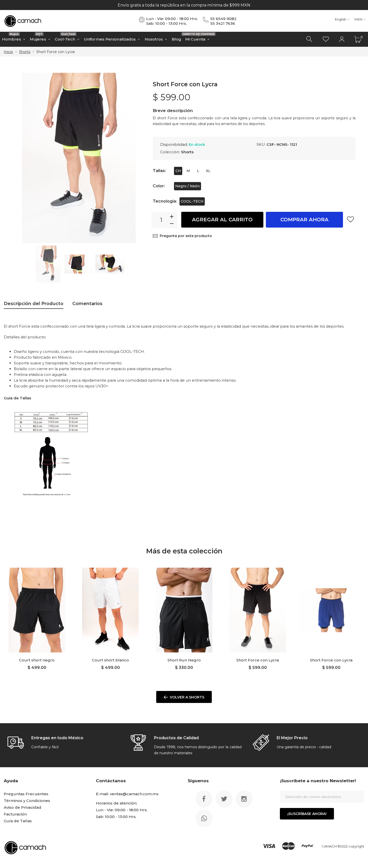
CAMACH (329, 846)
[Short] (48, 264)
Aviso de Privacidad (22, 807)
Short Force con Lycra (257, 660)
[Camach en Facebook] (204, 798)
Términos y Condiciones (27, 800)
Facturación (15, 814)
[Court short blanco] (110, 610)
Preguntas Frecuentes (26, 793)
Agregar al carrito (222, 220)
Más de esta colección (184, 551)
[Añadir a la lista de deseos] (350, 219)
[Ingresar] (342, 39)
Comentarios (87, 303)
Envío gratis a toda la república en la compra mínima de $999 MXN (184, 5)
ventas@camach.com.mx (134, 793)
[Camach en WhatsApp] (204, 818)
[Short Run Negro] (184, 610)
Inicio (8, 52)
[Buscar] (310, 39)
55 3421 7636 (222, 23)
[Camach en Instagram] (244, 798)
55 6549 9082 (223, 18)
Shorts (24, 52)
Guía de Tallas (18, 820)
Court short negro (37, 660)
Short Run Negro (184, 660)
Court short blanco (110, 660)
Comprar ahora (304, 220)
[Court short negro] (37, 610)
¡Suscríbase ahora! (306, 813)
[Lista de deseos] (326, 39)
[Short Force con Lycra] (258, 610)
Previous (21, 158)
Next (136, 158)
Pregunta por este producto (186, 236)
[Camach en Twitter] (224, 798)
